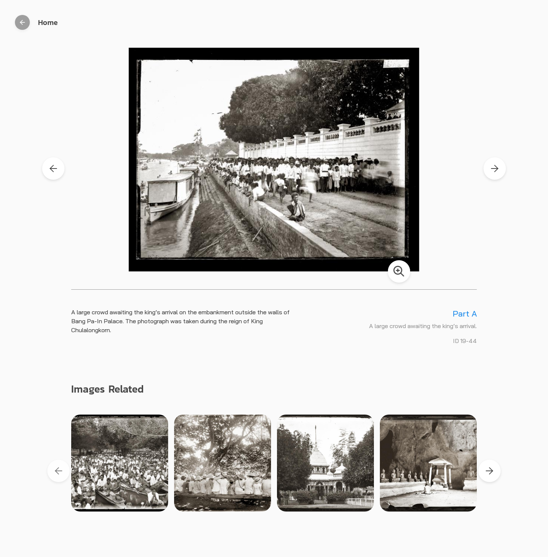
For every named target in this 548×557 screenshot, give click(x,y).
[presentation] (58, 471)
